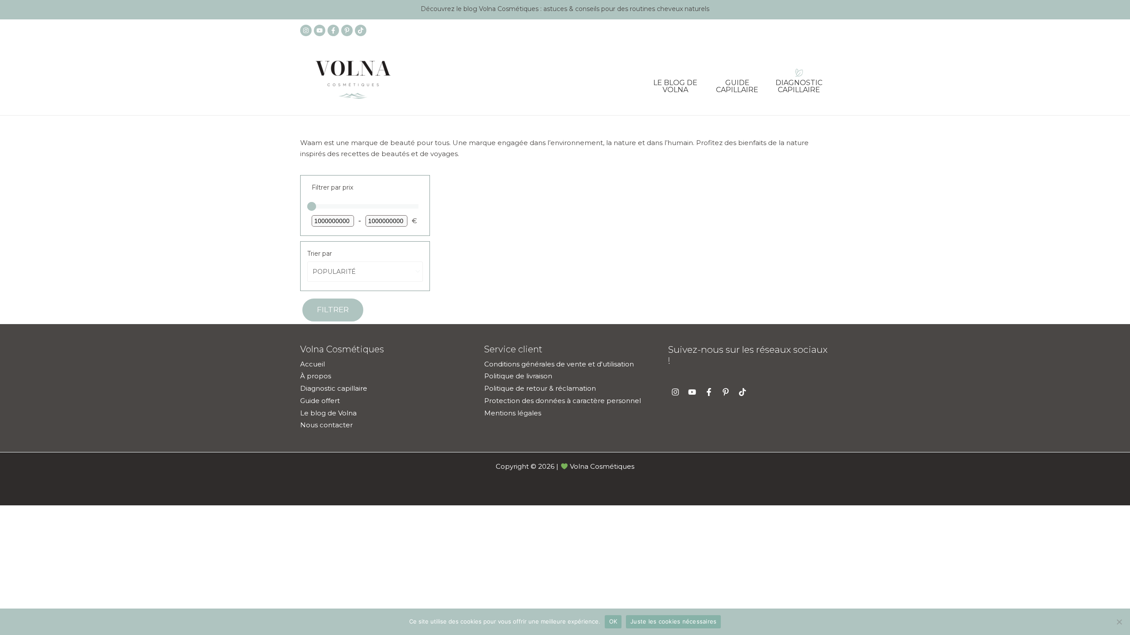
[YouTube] (319, 30)
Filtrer (333, 309)
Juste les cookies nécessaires (673, 621)
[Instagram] (306, 30)
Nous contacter (326, 425)
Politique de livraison (518, 376)
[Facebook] (333, 30)
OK (613, 621)
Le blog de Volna (675, 83)
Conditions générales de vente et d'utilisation (559, 364)
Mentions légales (512, 413)
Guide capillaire (737, 83)
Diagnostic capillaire (799, 83)
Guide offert (320, 400)
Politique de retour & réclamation (540, 388)
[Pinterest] (347, 30)
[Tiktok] (360, 30)
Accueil (312, 364)
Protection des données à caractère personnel (562, 400)
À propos (315, 376)
